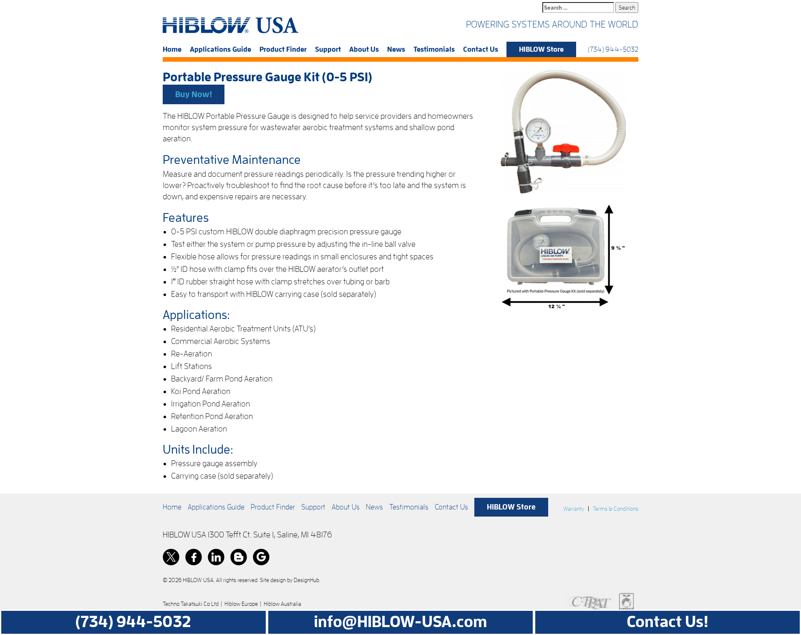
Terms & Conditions (615, 509)
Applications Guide (220, 49)
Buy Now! (193, 94)
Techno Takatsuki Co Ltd (191, 604)
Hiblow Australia (282, 604)
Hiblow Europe (241, 604)
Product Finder (283, 49)
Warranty (573, 509)
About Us (364, 49)
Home (172, 49)
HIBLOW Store (541, 49)
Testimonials (434, 49)
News (396, 49)
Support (328, 49)
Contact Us (480, 49)
